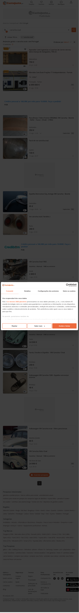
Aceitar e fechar (64, 326)
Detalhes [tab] (27, 291)
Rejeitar (14, 326)
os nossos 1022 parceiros (17, 301)
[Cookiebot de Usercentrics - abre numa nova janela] (68, 285)
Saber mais (38, 326)
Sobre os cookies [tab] (69, 291)
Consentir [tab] (9, 291)
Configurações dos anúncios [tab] (48, 291)
